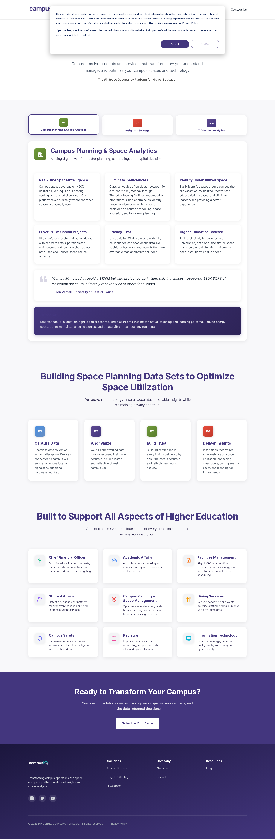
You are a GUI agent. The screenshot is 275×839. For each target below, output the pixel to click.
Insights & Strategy (118, 777)
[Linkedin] (32, 798)
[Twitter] (42, 798)
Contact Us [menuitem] (239, 9)
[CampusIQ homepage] (44, 9)
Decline (205, 44)
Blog (209, 768)
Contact (161, 777)
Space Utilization (117, 768)
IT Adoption (114, 785)
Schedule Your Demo (137, 723)
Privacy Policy (118, 823)
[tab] (63, 124)
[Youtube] (53, 798)
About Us (162, 768)
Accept (175, 44)
